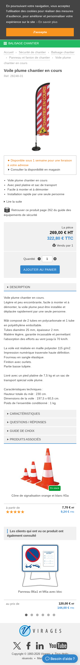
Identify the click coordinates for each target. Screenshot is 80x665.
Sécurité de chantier (32, 52)
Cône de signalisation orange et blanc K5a (40, 495)
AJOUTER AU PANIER (40, 269)
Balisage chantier (62, 52)
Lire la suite (14, 201)
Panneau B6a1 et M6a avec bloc (40, 591)
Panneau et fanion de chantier (29, 57)
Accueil (8, 52)
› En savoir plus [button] (46, 22)
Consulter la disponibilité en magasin (35, 169)
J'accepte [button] (40, 32)
